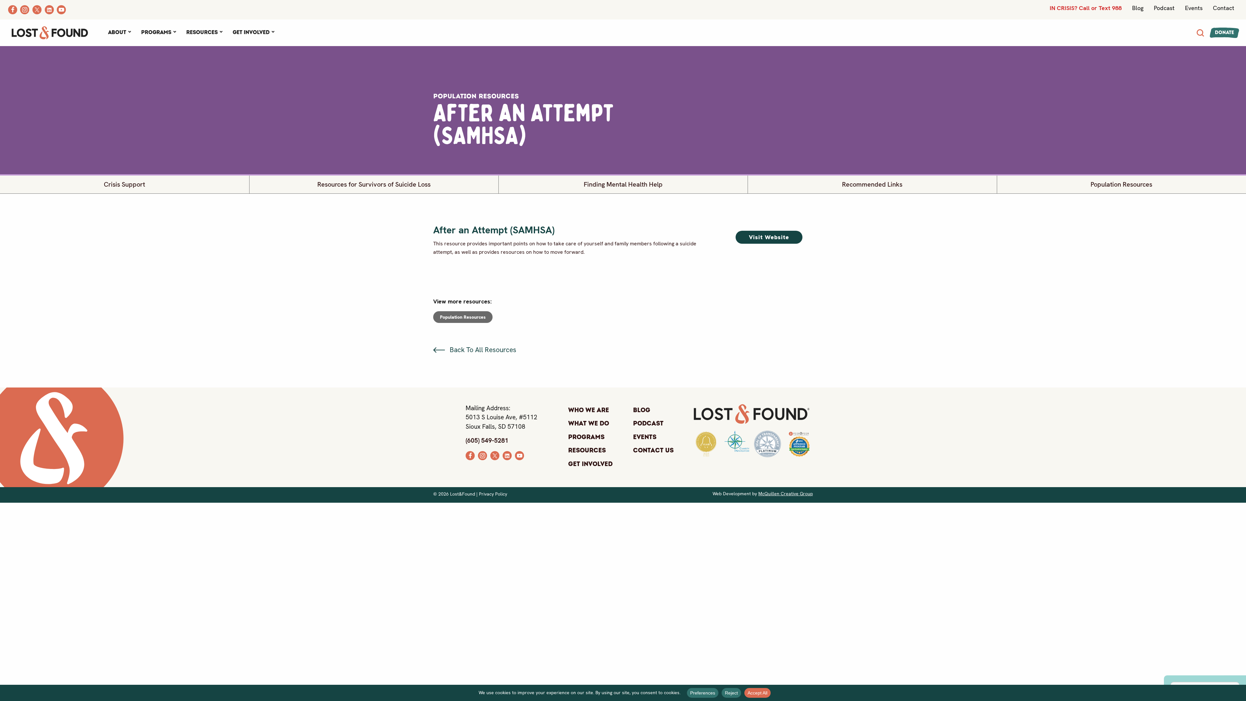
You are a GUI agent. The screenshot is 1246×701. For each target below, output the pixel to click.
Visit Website (769, 237)
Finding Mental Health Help (623, 184)
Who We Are (588, 410)
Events (1194, 8)
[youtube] (519, 455)
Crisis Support (124, 184)
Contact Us (653, 450)
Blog (1137, 8)
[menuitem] (119, 32)
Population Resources (1121, 184)
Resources (202, 32)
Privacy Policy (493, 494)
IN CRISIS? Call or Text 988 (1086, 8)
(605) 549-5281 (487, 441)
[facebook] (470, 455)
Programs (156, 32)
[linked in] (507, 455)
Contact (1223, 8)
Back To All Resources (482, 349)
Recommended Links (872, 184)
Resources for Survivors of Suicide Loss (374, 184)
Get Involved (251, 32)
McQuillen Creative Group (785, 494)
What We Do (588, 423)
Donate (1224, 32)
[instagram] (482, 455)
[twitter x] (494, 455)
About (117, 32)
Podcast (1164, 8)
